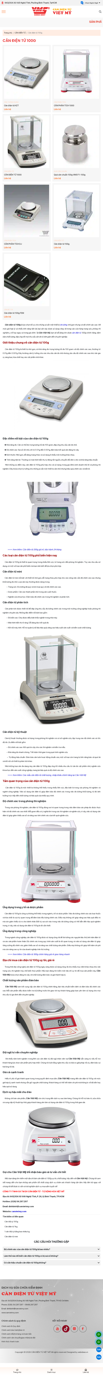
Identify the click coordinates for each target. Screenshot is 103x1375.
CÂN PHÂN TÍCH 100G (64, 105)
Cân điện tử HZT (11, 105)
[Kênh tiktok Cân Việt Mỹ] (66, 1328)
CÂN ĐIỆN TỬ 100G (13, 175)
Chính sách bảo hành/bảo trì (13, 1330)
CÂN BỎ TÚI (8, 310)
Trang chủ (17, 1372)
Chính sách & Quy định (11, 1326)
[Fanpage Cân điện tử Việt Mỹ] (83, 1328)
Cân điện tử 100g (61, 244)
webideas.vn (83, 1352)
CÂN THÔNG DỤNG (11, 102)
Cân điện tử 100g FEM (14, 313)
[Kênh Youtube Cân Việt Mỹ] (57, 1328)
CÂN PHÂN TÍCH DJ (13, 244)
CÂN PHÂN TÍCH (60, 102)
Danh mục (51, 1372)
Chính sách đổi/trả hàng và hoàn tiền (17, 1334)
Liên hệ (86, 1372)
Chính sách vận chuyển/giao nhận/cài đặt (18, 1337)
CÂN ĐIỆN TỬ (9, 171)
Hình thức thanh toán (10, 1341)
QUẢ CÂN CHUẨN (60, 171)
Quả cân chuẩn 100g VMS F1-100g (69, 175)
